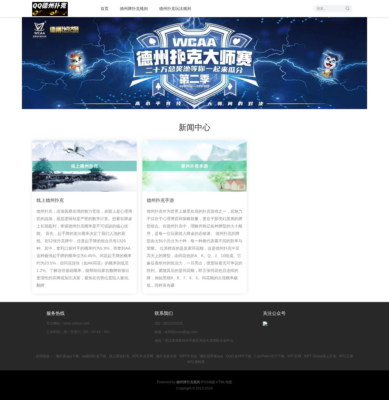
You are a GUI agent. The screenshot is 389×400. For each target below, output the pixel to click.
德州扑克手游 (160, 200)
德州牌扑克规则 (134, 8)
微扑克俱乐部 (166, 356)
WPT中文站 (188, 356)
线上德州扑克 (50, 200)
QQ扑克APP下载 (238, 356)
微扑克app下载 (67, 356)
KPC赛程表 (196, 362)
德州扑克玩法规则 (175, 8)
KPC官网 (294, 356)
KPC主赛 (346, 356)
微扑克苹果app (211, 356)
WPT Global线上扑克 (320, 356)
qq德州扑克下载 (94, 356)
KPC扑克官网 (142, 356)
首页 (104, 8)
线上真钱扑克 (119, 356)
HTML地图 (224, 382)
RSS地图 (208, 382)
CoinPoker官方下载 (269, 356)
